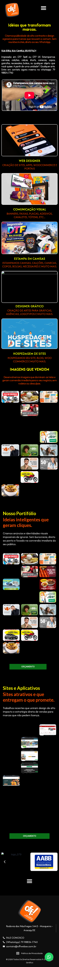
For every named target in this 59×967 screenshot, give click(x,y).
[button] (43, 8)
